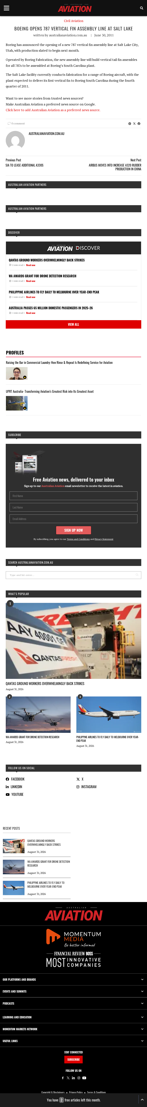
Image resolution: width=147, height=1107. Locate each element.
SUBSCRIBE (73, 1059)
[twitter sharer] (134, 123)
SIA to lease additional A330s (24, 165)
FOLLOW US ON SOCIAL (21, 768)
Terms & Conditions (96, 1092)
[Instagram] (79, 1078)
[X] (68, 1078)
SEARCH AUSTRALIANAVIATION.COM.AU (30, 562)
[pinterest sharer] (129, 123)
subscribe (14, 435)
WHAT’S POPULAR (18, 594)
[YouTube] (84, 1078)
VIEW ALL (73, 324)
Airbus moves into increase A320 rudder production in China (115, 167)
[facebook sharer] (139, 123)
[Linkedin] (73, 1078)
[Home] (74, 913)
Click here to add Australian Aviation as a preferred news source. (53, 110)
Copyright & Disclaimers (53, 1092)
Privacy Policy (75, 1092)
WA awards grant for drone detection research (32, 737)
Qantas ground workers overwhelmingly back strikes (45, 683)
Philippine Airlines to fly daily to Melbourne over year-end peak (107, 739)
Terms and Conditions (78, 539)
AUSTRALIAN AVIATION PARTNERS (27, 185)
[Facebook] (63, 1078)
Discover (14, 232)
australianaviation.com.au (68, 35)
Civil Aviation (73, 21)
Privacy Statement (104, 539)
